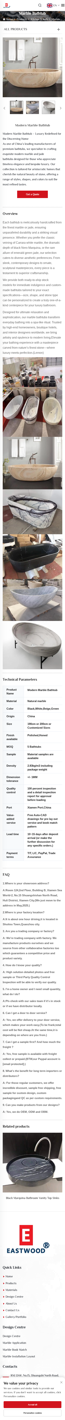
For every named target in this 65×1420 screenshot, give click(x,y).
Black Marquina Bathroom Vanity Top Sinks (32, 1198)
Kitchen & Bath (39, 19)
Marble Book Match (15, 1349)
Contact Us (12, 1310)
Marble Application (14, 1343)
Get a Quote (32, 194)
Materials (11, 1290)
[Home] (28, 1238)
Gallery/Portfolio (16, 1317)
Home (9, 19)
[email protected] (13, 1064)
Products (22, 19)
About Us (11, 1303)
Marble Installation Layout (19, 1356)
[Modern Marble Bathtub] (32, 67)
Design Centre (14, 1296)
